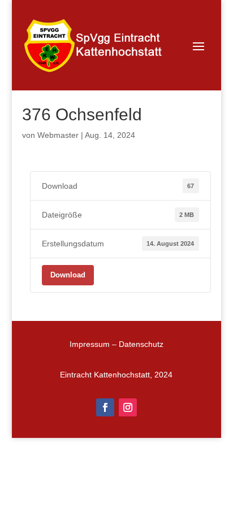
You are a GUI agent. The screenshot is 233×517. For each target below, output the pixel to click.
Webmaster (58, 135)
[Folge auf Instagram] (128, 407)
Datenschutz (141, 344)
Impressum (90, 344)
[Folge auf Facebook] (105, 407)
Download (67, 275)
